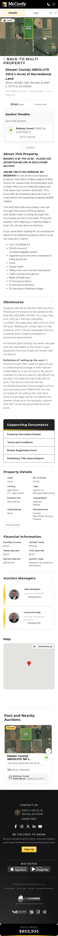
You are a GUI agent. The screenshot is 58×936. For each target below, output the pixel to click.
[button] (51, 13)
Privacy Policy (10, 888)
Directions (44, 646)
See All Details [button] (13, 525)
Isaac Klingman (32, 589)
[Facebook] (16, 826)
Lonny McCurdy (32, 612)
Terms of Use (21, 888)
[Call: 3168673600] (48, 4)
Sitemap (31, 888)
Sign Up (29, 849)
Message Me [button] (34, 597)
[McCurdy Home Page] (14, 4)
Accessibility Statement (44, 888)
